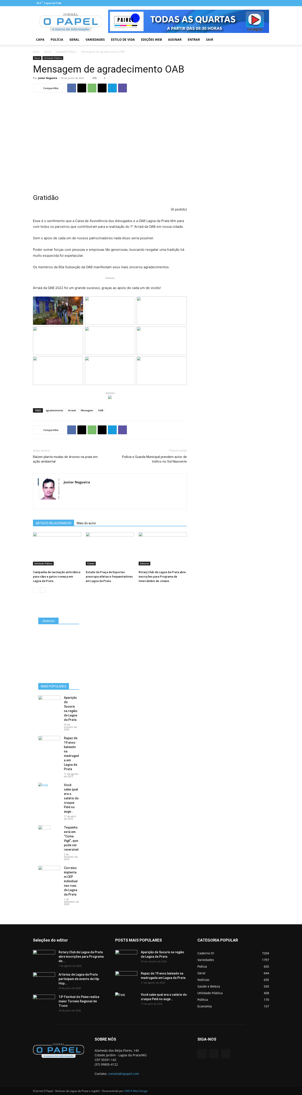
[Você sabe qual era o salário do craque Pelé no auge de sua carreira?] (49, 790)
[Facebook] (251, 3)
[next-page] (43, 590)
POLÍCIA (57, 39)
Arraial (72, 410)
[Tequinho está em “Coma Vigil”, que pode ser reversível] (44, 833)
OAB (100, 410)
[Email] (102, 88)
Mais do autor (86, 523)
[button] (263, 40)
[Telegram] (112, 88)
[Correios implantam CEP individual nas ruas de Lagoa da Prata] (49, 873)
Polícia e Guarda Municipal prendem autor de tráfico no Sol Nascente (154, 459)
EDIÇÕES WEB (151, 39)
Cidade (90, 563)
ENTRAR (194, 39)
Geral (47, 52)
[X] (81, 88)
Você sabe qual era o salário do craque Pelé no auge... (71, 798)
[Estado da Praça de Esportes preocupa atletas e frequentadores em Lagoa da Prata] (110, 548)
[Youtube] (265, 3)
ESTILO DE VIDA (123, 39)
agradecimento (54, 410)
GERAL (74, 39)
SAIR (209, 39)
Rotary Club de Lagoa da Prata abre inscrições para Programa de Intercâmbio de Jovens (162, 576)
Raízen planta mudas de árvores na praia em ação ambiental (65, 459)
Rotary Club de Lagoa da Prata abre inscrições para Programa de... (81, 956)
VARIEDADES (95, 39)
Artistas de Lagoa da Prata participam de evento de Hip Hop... (79, 979)
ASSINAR (175, 39)
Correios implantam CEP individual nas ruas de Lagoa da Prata (71, 881)
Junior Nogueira (47, 78)
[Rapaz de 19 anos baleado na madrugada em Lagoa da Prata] (49, 743)
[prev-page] (35, 590)
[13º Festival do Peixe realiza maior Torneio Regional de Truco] (44, 1002)
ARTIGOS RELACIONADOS (53, 523)
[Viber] (122, 88)
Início (36, 52)
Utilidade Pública (66, 52)
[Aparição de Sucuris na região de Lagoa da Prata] (49, 703)
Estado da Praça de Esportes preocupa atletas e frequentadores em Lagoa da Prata (109, 576)
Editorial (144, 563)
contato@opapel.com (123, 1074)
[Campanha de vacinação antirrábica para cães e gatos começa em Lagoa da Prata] (57, 548)
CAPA (40, 39)
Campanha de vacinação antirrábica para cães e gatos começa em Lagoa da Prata (56, 576)
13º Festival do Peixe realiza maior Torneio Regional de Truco (79, 1001)
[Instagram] (258, 3)
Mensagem (87, 410)
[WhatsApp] (92, 88)
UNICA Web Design (136, 1091)
